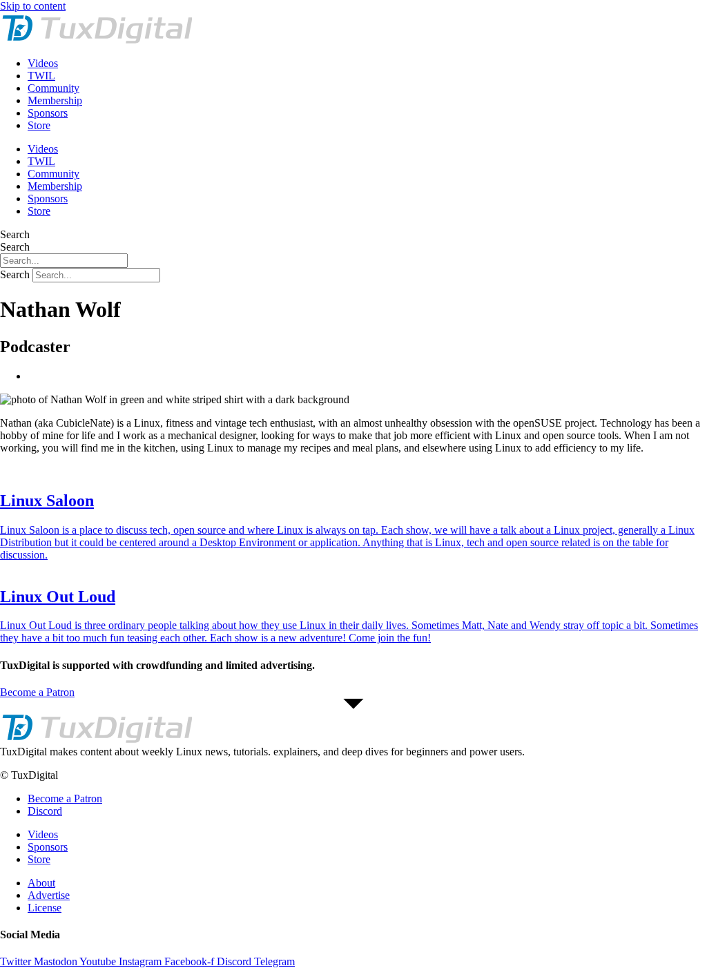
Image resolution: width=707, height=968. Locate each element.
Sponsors (48, 113)
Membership (55, 100)
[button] (353, 752)
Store (39, 125)
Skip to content (33, 6)
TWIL (41, 75)
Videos (43, 63)
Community (53, 88)
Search (15, 234)
